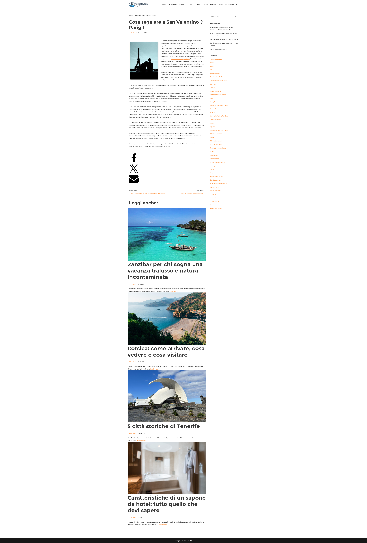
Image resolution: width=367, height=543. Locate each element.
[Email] (134, 183)
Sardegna (213, 166)
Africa (212, 66)
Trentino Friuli (214, 201)
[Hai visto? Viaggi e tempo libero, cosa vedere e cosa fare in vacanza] (139, 4)
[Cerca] (236, 4)
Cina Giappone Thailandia (218, 80)
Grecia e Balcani (215, 119)
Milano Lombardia (216, 141)
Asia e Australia (215, 73)
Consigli (213, 84)
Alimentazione (215, 70)
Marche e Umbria (216, 134)
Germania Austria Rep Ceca (219, 116)
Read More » (174, 291)
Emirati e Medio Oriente (218, 94)
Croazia (212, 87)
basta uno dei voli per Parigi (180, 59)
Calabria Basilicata (216, 77)
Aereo (212, 63)
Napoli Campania (216, 144)
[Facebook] (134, 162)
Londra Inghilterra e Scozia (219, 130)
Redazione (134, 32)
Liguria (212, 127)
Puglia (212, 151)
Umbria (212, 205)
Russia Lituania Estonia (217, 162)
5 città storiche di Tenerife (164, 426)
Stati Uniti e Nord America (218, 183)
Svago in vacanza (215, 190)
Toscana (213, 194)
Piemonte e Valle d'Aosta (218, 148)
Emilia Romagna (215, 91)
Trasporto (213, 198)
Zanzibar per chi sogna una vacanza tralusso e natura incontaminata (165, 270)
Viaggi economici (216, 208)
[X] (134, 172)
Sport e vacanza (215, 180)
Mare (206, 4)
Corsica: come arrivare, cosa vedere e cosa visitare (166, 351)
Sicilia (212, 169)
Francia (212, 112)
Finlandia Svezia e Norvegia (219, 105)
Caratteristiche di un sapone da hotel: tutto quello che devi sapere (167, 504)
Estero (212, 98)
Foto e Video (214, 109)
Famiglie (213, 4)
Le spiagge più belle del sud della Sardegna (224, 39)
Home (164, 4)
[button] (176, 4)
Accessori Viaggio (216, 59)
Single (220, 4)
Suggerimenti (214, 187)
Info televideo (229, 4)
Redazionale (214, 155)
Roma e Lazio (214, 159)
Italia (212, 123)
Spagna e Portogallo (216, 176)
